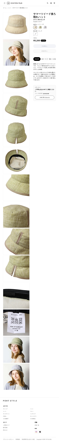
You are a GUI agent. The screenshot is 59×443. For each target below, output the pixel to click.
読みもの (5, 430)
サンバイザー (33, 416)
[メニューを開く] (4, 3)
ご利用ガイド (6, 425)
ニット (4, 411)
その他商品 (32, 418)
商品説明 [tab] (37, 59)
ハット (31, 408)
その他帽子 (5, 418)
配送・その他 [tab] (52, 59)
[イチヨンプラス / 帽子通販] (14, 3)
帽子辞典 (5, 427)
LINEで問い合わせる (45, 97)
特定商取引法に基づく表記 (28, 439)
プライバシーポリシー (8, 439)
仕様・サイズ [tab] (44, 59)
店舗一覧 (37, 425)
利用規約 (18, 439)
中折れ (4, 416)
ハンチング (32, 413)
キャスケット (6, 413)
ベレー (31, 411)
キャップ (5, 408)
